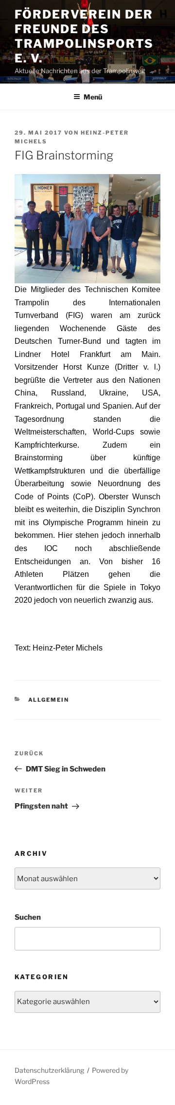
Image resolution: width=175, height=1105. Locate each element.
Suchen (28, 917)
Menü (93, 97)
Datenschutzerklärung (49, 1070)
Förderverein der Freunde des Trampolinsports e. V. (84, 36)
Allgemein (49, 699)
